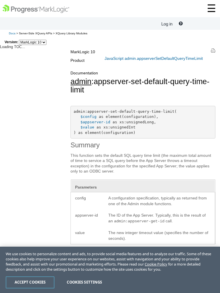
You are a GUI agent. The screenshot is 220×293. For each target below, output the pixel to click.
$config (88, 116)
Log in (166, 23)
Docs (12, 33)
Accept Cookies (30, 282)
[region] (110, 270)
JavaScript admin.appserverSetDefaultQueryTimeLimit (154, 58)
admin (80, 81)
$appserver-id (95, 122)
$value (87, 127)
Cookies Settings (84, 282)
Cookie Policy (156, 264)
